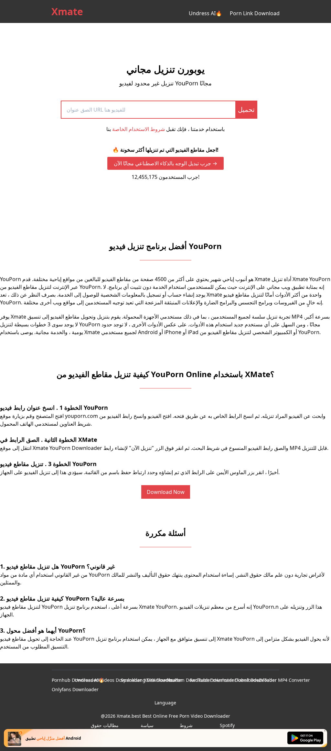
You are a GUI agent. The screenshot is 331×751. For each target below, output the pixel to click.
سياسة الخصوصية (147, 728)
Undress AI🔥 (205, 13)
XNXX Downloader (163, 680)
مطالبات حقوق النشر (105, 728)
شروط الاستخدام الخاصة (138, 129)
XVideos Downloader (120, 680)
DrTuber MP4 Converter (284, 680)
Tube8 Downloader (256, 680)
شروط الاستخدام (186, 728)
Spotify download (227, 728)
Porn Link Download (255, 13)
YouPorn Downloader (189, 680)
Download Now (166, 491)
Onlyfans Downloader (75, 689)
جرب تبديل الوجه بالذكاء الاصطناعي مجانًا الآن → (165, 163)
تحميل (246, 109)
